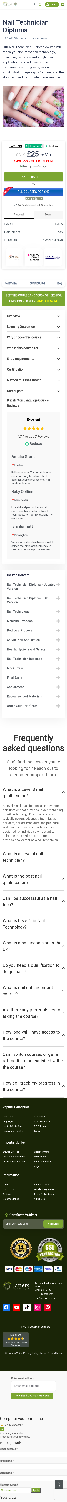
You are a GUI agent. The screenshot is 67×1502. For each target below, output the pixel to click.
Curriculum (37, 283)
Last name (7, 1472)
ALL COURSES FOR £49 (33, 191)
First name (7, 1460)
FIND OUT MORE (47, 301)
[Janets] (10, 4)
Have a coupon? (9, 1484)
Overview (11, 283)
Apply (36, 1490)
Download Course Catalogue (32, 1395)
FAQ (59, 283)
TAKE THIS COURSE (33, 177)
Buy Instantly (33, 198)
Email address (9, 1448)
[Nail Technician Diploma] (33, 106)
